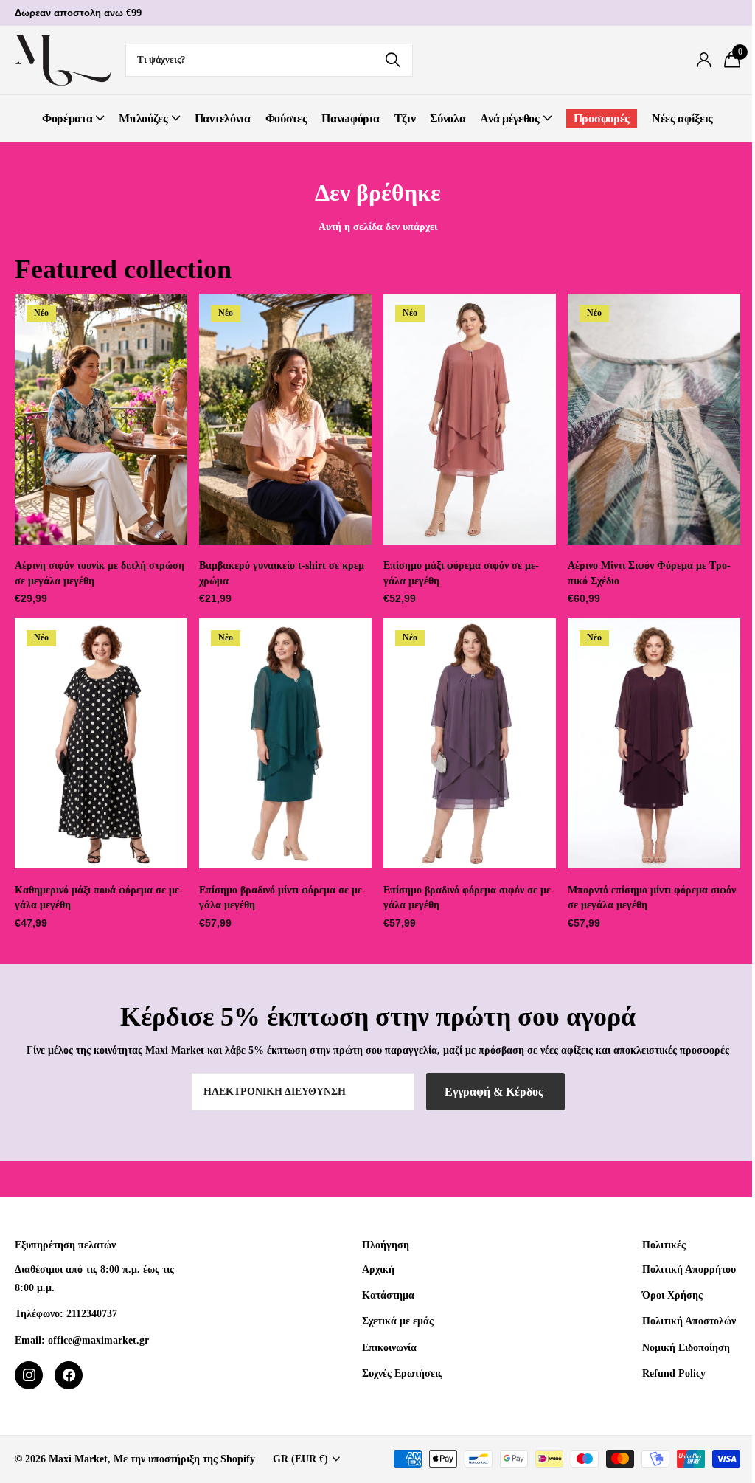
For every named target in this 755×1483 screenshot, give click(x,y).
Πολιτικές (664, 1245)
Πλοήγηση (385, 1245)
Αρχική (378, 1269)
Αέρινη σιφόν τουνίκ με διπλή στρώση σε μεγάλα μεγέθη (99, 573)
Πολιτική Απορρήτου (689, 1269)
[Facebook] (69, 1375)
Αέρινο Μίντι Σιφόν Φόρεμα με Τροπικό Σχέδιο (649, 573)
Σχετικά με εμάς (398, 1321)
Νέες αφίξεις (682, 118)
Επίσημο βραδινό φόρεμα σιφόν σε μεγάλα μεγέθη (468, 898)
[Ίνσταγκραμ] (29, 1375)
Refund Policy (674, 1373)
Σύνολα (447, 118)
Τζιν (405, 118)
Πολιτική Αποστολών (689, 1321)
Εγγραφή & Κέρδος (495, 1091)
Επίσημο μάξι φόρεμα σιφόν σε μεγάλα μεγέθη (461, 573)
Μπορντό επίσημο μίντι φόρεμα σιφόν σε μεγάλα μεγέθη (652, 898)
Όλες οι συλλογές (73, 118)
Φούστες (286, 118)
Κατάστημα (388, 1295)
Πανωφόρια (350, 118)
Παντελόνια (223, 118)
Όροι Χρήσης (672, 1295)
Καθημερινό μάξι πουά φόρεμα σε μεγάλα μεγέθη (99, 898)
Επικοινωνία (389, 1347)
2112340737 (91, 1313)
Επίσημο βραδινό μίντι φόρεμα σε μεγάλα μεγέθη (282, 898)
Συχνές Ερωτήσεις (402, 1373)
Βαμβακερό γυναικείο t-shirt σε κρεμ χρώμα (281, 573)
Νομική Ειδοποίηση (686, 1347)
